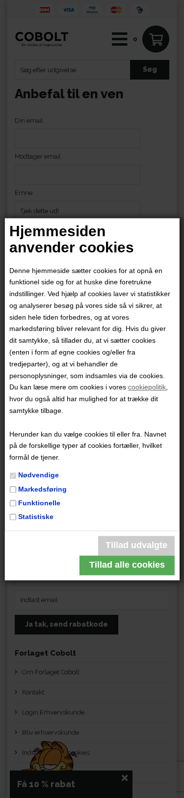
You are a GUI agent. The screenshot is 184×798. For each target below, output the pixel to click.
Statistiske (35, 517)
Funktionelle (39, 503)
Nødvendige (38, 475)
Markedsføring (42, 489)
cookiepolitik (147, 387)
